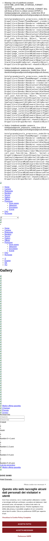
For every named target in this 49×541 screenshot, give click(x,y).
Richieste (8, 214)
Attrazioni (13, 205)
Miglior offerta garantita (11, 406)
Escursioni (13, 207)
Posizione (9, 201)
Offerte (7, 199)
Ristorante (9, 191)
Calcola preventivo (7, 465)
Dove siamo (14, 203)
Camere (8, 189)
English (8, 261)
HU (6, 265)
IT (5, 259)
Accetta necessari (24, 530)
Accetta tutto (24, 524)
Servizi (7, 195)
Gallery (7, 197)
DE (6, 263)
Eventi (11, 209)
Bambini (8, 193)
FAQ (6, 211)
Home (7, 187)
